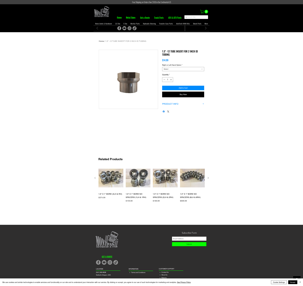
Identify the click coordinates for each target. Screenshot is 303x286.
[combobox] (183, 69)
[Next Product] (208, 178)
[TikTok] (159, 28)
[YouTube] (149, 28)
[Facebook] (144, 28)
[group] (152, 187)
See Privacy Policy (184, 282)
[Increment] (171, 79)
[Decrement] (164, 79)
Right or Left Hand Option (172, 65)
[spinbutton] (168, 79)
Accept (292, 282)
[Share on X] (168, 111)
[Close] (300, 282)
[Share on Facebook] (163, 111)
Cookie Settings (279, 282)
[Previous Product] (95, 178)
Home (101, 41)
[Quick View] (110, 178)
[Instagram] (154, 28)
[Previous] (97, 28)
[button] (204, 11)
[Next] (205, 28)
